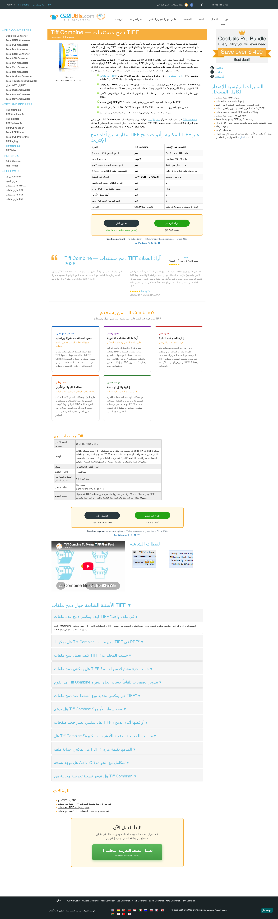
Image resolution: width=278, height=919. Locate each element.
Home (9, 4)
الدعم (201, 19)
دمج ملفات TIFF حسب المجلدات (73, 807)
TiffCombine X (190, 119)
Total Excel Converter (17, 53)
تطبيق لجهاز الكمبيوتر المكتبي (162, 19)
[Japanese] (130, 914)
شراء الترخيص (172, 223)
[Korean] (119, 914)
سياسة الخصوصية (74, 910)
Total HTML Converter (18, 40)
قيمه (186, 257)
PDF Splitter (12, 118)
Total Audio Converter (18, 94)
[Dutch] (135, 910)
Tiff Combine (13, 145)
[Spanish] (119, 910)
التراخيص (219, 67)
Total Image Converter (18, 89)
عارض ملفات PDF (14, 194)
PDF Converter (73, 900)
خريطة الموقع (89, 910)
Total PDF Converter (17, 44)
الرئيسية (119, 19)
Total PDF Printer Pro (17, 136)
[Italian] (141, 910)
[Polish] (152, 910)
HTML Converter (139, 900)
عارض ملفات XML (15, 199)
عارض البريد (11, 181)
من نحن (224, 21)
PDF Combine (13, 109)
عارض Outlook (13, 176)
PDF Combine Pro (15, 114)
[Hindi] (113, 914)
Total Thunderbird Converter (21, 80)
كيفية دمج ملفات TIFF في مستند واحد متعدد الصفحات (83, 811)
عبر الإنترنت (136, 19)
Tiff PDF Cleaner (15, 127)
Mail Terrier (12, 165)
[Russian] (146, 910)
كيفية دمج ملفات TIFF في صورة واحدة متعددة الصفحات (84, 803)
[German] (130, 910)
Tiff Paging (12, 141)
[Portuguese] (124, 910)
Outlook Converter (90, 900)
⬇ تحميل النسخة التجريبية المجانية (127, 852)
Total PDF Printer (15, 132)
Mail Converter (108, 900)
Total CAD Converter (17, 58)
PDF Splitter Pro (14, 123)
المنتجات (188, 19)
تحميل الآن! (121, 223)
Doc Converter (123, 900)
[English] (113, 910)
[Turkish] (163, 910)
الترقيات (219, 72)
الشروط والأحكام (56, 910)
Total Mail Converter (17, 71)
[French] (157, 910)
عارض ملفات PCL (14, 190)
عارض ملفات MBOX (16, 185)
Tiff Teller (11, 150)
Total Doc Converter (17, 49)
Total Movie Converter (18, 98)
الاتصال (214, 19)
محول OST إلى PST (16, 85)
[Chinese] (124, 914)
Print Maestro (13, 161)
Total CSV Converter (17, 62)
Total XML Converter (17, 67)
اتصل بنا (241, 137)
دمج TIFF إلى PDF (67, 800)
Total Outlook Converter (19, 76)
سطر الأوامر (154, 119)
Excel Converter (156, 900)
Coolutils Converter (16, 35)
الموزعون (219, 76)
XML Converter (173, 900)
